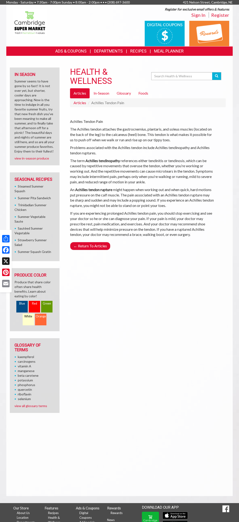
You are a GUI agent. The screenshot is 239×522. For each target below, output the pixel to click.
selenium (24, 399)
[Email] (6, 283)
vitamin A (24, 366)
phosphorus (26, 385)
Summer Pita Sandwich (34, 198)
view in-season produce (31, 158)
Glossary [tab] (124, 93)
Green (47, 303)
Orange (41, 316)
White (28, 316)
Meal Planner (169, 51)
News (111, 520)
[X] (6, 261)
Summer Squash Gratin (34, 252)
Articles (80, 102)
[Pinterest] (6, 272)
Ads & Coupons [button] (71, 51)
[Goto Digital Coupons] (165, 33)
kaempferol (26, 357)
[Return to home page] (30, 22)
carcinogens (26, 361)
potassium (25, 380)
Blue (22, 303)
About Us (23, 513)
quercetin (25, 389)
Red (34, 303)
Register (220, 15)
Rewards (117, 513)
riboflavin (24, 394)
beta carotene (28, 375)
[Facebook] (6, 250)
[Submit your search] (216, 76)
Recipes (138, 51)
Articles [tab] (80, 93)
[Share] (6, 238)
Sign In (198, 15)
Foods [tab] (143, 93)
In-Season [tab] (101, 93)
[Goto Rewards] (209, 33)
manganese (26, 371)
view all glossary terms (30, 406)
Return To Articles (90, 246)
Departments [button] (108, 51)
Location (22, 517)
